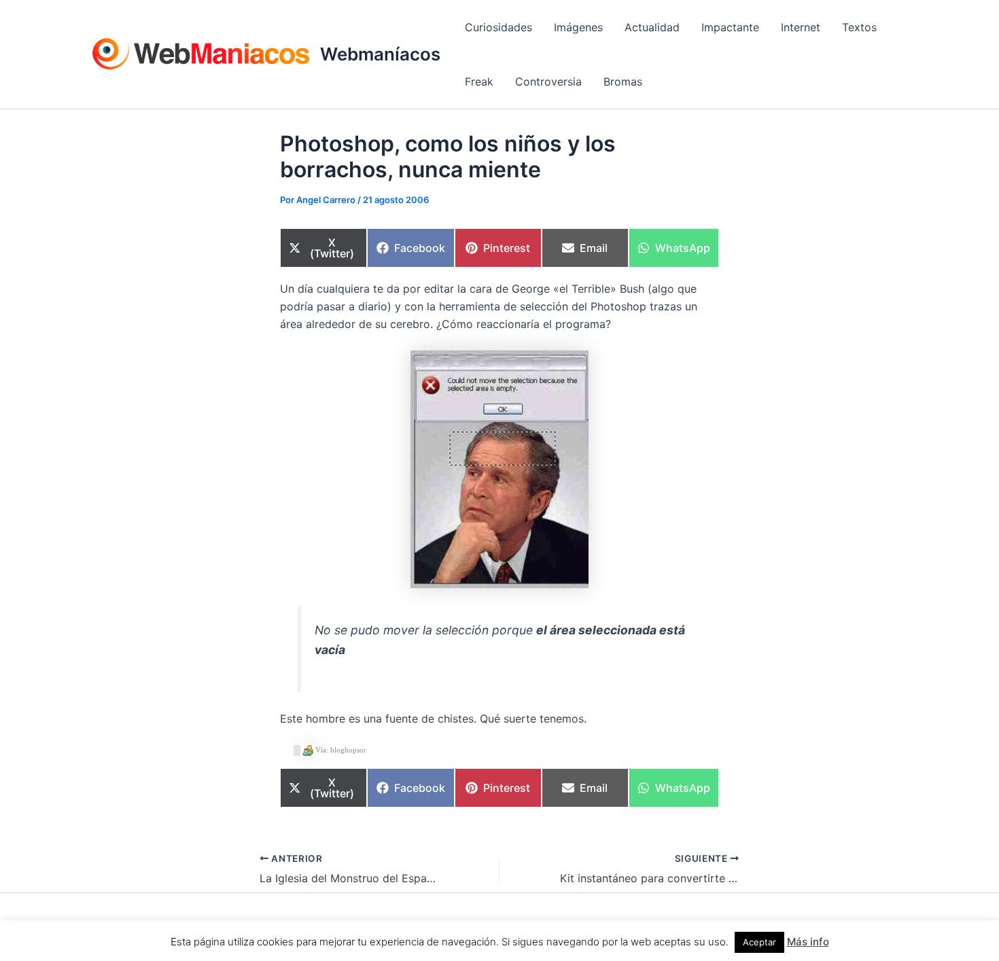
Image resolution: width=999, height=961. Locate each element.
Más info (808, 941)
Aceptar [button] (759, 942)
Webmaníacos (380, 54)
